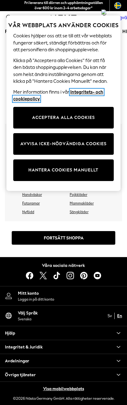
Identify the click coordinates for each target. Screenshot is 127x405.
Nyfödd (28, 212)
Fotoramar (31, 203)
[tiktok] (56, 275)
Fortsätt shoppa (64, 238)
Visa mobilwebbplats (63, 388)
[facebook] (29, 275)
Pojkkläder (78, 194)
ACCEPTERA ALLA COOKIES (63, 117)
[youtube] (97, 275)
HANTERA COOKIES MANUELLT (63, 170)
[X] (43, 275)
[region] (63, 103)
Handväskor (32, 194)
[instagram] (70, 275)
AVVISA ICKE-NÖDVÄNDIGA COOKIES (63, 143)
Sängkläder (79, 212)
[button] (63, 333)
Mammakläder (82, 203)
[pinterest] (84, 275)
